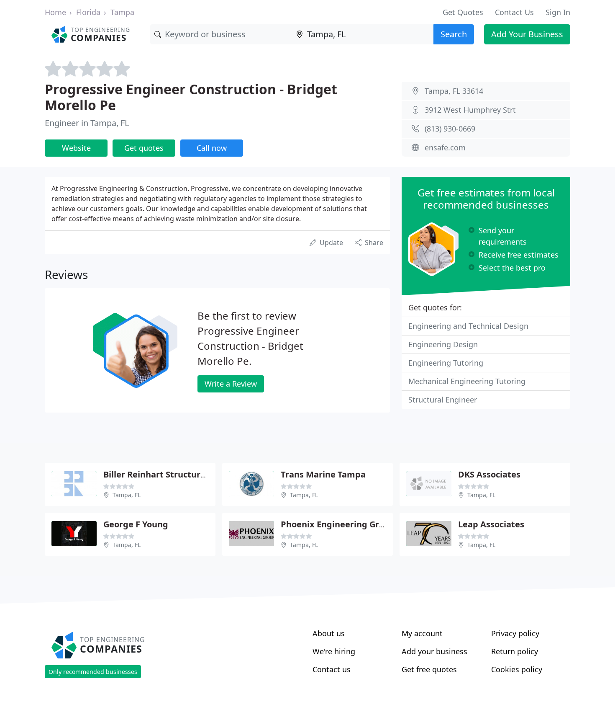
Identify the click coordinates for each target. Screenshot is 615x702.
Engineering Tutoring (445, 363)
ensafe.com (445, 147)
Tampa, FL (127, 495)
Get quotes (144, 148)
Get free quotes (429, 669)
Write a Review (231, 384)
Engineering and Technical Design (468, 326)
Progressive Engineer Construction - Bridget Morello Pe (191, 97)
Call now (212, 148)
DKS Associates (489, 474)
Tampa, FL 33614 (454, 91)
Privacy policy (515, 633)
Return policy (514, 651)
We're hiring (334, 651)
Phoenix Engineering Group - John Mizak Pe (370, 524)
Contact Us (514, 12)
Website (76, 148)
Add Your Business (527, 34)
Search (454, 34)
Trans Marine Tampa (323, 474)
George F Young (135, 524)
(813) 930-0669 (450, 129)
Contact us (332, 669)
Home (55, 12)
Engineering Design (443, 344)
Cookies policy (516, 669)
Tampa (122, 12)
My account (422, 633)
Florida (88, 12)
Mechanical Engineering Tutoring (466, 381)
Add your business (434, 651)
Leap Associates (491, 524)
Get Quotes (463, 12)
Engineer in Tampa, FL (87, 123)
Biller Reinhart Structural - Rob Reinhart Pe (192, 474)
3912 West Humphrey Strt (470, 110)
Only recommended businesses (93, 672)
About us (329, 633)
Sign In (558, 12)
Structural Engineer (442, 400)
